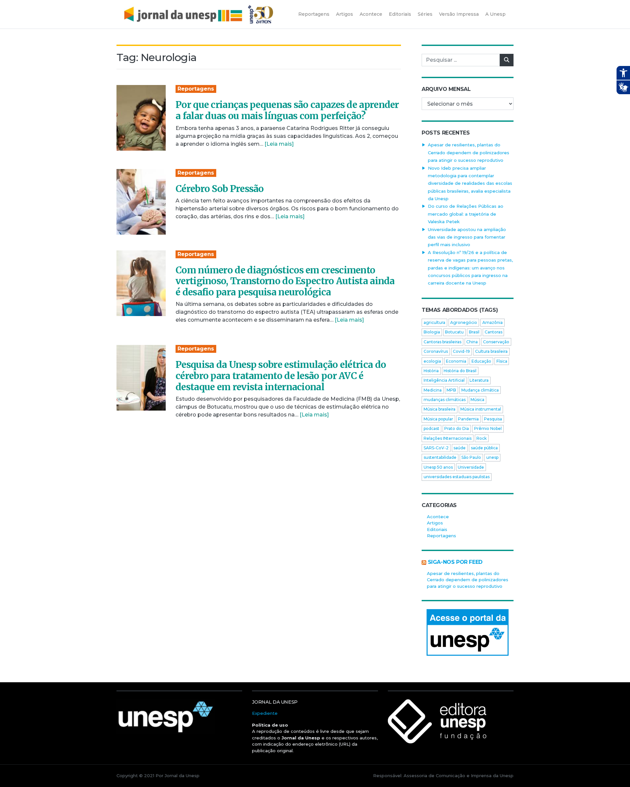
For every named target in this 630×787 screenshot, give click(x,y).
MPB (451, 390)
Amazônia (492, 322)
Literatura (479, 380)
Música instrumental (480, 409)
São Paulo (471, 457)
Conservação (496, 341)
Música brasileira (439, 409)
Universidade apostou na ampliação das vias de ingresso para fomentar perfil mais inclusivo (467, 237)
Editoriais (437, 529)
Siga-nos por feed (455, 562)
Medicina (433, 390)
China (472, 341)
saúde (459, 447)
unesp (492, 457)
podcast (431, 428)
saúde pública (484, 447)
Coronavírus (436, 351)
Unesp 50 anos (438, 467)
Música (477, 399)
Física (501, 361)
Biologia (432, 332)
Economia (456, 361)
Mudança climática (480, 390)
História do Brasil (460, 370)
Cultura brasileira (491, 351)
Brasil (474, 332)
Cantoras (493, 332)
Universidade (471, 467)
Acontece (438, 516)
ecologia (432, 361)
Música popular (438, 418)
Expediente (265, 713)
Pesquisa (493, 418)
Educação (481, 361)
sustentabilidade (440, 457)
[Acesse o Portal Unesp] (468, 632)
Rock (481, 438)
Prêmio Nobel (488, 428)
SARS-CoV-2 (436, 447)
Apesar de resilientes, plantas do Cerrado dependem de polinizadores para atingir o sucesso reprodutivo (468, 152)
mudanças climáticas (445, 399)
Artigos (435, 522)
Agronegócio (463, 322)
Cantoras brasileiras (442, 341)
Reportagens (196, 89)
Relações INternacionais (448, 438)
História (431, 370)
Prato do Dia (456, 428)
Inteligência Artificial (444, 380)
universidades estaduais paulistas (457, 476)
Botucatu (454, 332)
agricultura (434, 322)
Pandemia (468, 418)
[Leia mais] (279, 144)
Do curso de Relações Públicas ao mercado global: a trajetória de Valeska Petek (465, 213)
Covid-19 (461, 351)
